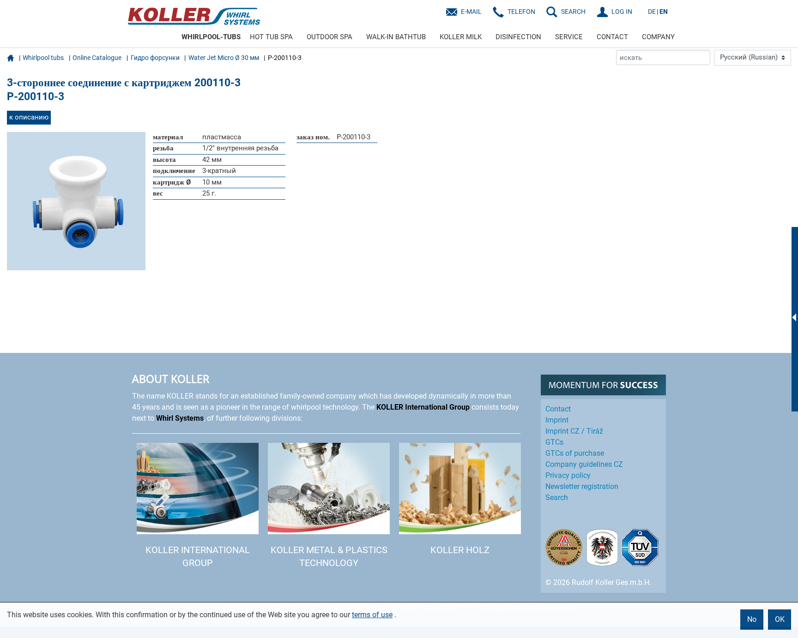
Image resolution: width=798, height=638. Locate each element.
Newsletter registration (581, 486)
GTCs (554, 442)
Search (556, 497)
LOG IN (621, 11)
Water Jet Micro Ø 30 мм (223, 57)
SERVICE (569, 37)
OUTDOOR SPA (329, 37)
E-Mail (471, 11)
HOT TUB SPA (271, 37)
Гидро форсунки (155, 57)
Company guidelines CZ (584, 464)
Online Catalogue (97, 57)
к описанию (28, 117)
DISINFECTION (518, 37)
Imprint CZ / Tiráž (574, 431)
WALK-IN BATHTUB (396, 37)
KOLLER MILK (461, 37)
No (751, 619)
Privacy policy (568, 475)
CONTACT (612, 37)
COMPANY (658, 37)
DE (652, 11)
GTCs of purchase (574, 453)
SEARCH (573, 11)
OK (780, 619)
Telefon (521, 11)
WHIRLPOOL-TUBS (211, 37)
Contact (558, 409)
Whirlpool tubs (43, 57)
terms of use (372, 614)
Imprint (556, 420)
